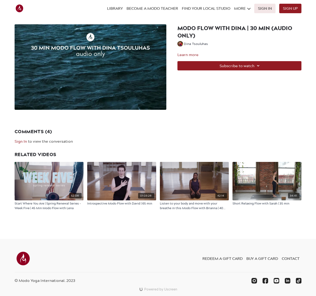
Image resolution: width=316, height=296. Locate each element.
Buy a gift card (262, 258)
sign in (21, 141)
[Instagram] (254, 280)
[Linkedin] (287, 280)
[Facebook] (265, 280)
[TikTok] (298, 280)
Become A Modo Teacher (152, 8)
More (240, 8)
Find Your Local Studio (206, 8)
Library (115, 8)
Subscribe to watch (237, 66)
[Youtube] (276, 280)
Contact (291, 258)
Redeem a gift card (222, 258)
